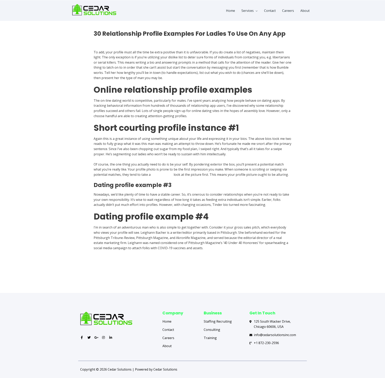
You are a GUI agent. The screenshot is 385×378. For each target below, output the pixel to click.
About (305, 10)
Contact (270, 10)
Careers (288, 10)
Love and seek (162, 174)
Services (247, 10)
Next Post (292, 277)
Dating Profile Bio (107, 41)
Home (230, 10)
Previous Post (95, 277)
